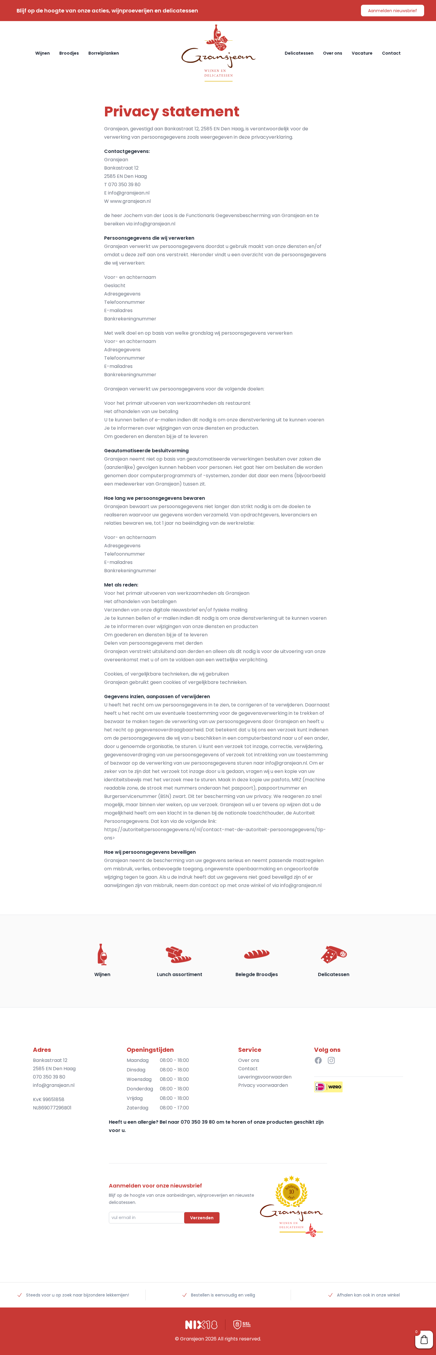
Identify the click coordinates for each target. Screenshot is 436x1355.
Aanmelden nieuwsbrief (392, 11)
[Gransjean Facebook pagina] (318, 1060)
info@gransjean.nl (128, 192)
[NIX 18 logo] (201, 1324)
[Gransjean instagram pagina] (331, 1060)
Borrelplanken (103, 53)
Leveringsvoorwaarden (265, 1076)
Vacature (362, 53)
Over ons (332, 53)
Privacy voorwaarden (263, 1085)
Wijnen (42, 53)
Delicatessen (299, 53)
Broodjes (69, 53)
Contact (391, 53)
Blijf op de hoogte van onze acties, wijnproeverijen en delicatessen (107, 10)
